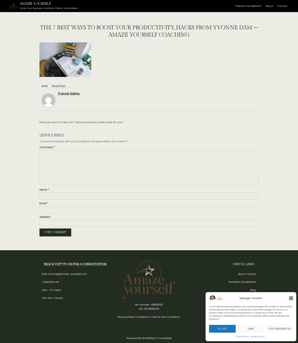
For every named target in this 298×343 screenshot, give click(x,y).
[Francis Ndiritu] (48, 100)
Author (44, 85)
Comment (47, 147)
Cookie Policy (242, 336)
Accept (222, 328)
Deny (251, 328)
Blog (253, 290)
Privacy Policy (258, 336)
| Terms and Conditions (165, 317)
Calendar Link (50, 282)
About (269, 6)
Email (43, 203)
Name (44, 189)
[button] (291, 298)
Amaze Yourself (35, 4)
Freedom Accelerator (248, 6)
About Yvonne (247, 274)
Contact (282, 6)
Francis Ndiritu (69, 93)
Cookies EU (143, 317)
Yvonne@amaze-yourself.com (67, 274)
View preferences (279, 328)
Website (44, 217)
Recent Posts (59, 85)
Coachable (164, 338)
